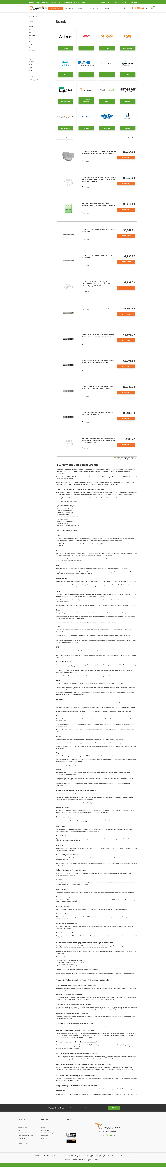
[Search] (125, 8)
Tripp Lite (31, 67)
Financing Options (45, 1130)
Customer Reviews (22, 1143)
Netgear (30, 59)
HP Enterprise (32, 50)
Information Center (22, 1127)
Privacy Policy (103, 1156)
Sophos (30, 64)
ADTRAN (31, 26)
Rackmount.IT (32, 61)
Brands (43, 1127)
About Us (116, 2)
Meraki (30, 56)
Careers (20, 1141)
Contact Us (44, 1138)
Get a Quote (69, 8)
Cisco (30, 38)
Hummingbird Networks (34, 53)
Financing (123, 2)
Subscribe (113, 1108)
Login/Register (45, 1125)
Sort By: (59, 137)
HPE (30, 47)
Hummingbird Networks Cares (25, 1135)
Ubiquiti (30, 70)
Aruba (30, 32)
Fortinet (30, 44)
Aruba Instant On (33, 35)
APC (30, 29)
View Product (126, 157)
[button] (71, 1126)
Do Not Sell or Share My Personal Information (119, 1156)
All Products (54, 8)
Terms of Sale (95, 1156)
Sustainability (21, 1138)
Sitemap (89, 1156)
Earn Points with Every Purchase (49, 1133)
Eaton (30, 41)
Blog (19, 1130)
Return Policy (44, 1135)
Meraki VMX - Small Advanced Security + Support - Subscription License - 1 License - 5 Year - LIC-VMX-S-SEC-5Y (99, 205)
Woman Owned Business (24, 1133)
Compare (86, 161)
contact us (104, 2)
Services (79, 8)
